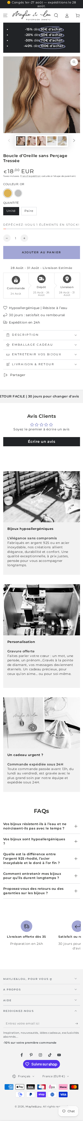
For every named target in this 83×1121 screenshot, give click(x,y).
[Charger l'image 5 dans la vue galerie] (62, 141)
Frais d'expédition (30, 176)
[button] (56, 15)
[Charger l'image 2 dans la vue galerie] (31, 141)
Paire (30, 212)
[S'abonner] (77, 1023)
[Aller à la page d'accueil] (31, 15)
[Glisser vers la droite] (74, 141)
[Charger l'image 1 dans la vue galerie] (20, 141)
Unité (12, 212)
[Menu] (5, 15)
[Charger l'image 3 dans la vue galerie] (41, 141)
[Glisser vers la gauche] (9, 141)
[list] (41, 935)
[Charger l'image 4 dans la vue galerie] (51, 141)
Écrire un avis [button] (41, 441)
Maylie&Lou (33, 1106)
